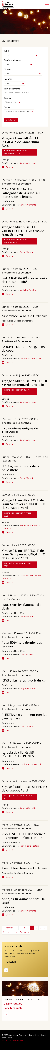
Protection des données (13, 1040)
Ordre (7, 107)
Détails (9, 167)
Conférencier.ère (12, 60)
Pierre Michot (26, 252)
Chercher (11, 120)
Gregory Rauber (28, 688)
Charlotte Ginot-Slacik (30, 358)
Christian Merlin (27, 654)
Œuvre (7, 69)
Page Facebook (13, 1008)
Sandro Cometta (28, 163)
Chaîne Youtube (13, 1003)
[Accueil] (9, 5)
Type (6, 51)
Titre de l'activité (12, 89)
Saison (8, 78)
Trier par (8, 98)
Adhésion (11, 962)
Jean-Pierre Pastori (29, 846)
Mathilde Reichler (28, 290)
